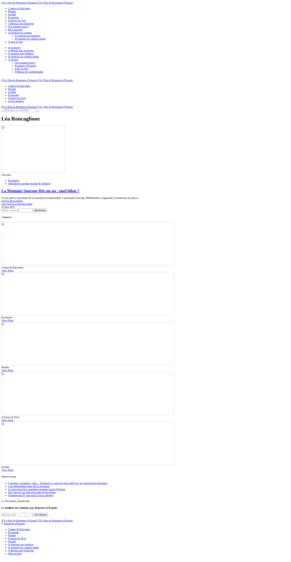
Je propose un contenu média (30, 38)
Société (12, 14)
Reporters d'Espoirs (14, 523)
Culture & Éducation (19, 8)
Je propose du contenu (20, 32)
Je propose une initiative (27, 35)
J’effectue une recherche (21, 23)
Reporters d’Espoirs (25, 65)
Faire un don (21, 68)
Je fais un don (15, 41)
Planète (12, 11)
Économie (13, 17)
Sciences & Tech (17, 20)
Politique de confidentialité (29, 71)
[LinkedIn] (14, 77)
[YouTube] (10, 77)
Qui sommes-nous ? (18, 26)
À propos (13, 59)
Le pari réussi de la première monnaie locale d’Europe (36, 489)
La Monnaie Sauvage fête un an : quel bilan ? (40, 191)
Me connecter (15, 29)
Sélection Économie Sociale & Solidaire (29, 183)
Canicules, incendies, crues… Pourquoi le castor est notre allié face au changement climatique (57, 483)
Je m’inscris (14, 47)
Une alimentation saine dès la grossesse (29, 486)
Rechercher (40, 210)
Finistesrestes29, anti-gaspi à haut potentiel (30, 495)
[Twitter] (6, 77)
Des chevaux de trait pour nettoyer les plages (32, 492)
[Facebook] (2, 77)
